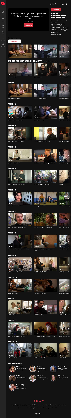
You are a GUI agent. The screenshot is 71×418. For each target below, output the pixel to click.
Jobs (29, 404)
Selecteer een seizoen (14, 38)
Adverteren (24, 404)
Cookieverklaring (45, 408)
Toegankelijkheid (50, 404)
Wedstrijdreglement (15, 404)
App (38, 404)
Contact (43, 404)
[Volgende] (68, 51)
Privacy (38, 408)
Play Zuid (34, 404)
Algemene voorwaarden (60, 404)
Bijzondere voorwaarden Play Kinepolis (27, 408)
